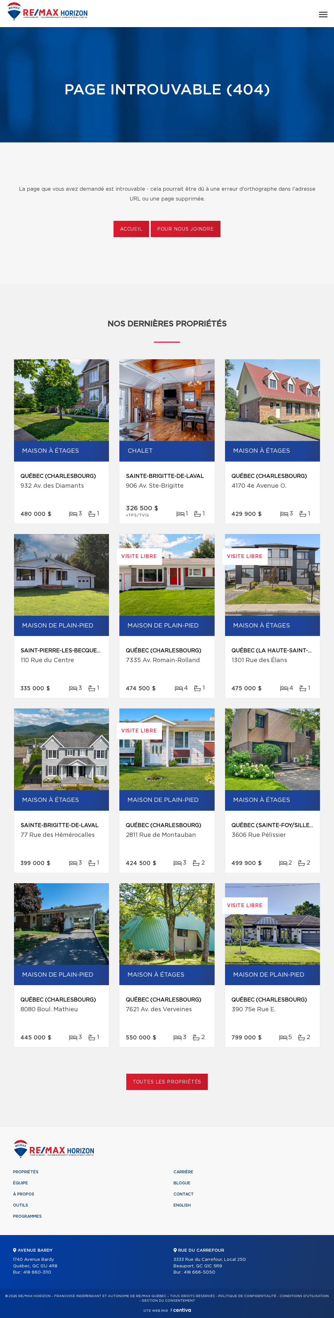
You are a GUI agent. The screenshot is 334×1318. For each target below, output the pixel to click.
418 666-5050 (199, 1272)
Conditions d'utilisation (304, 1296)
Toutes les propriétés (167, 1082)
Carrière (183, 1172)
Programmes (27, 1216)
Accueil (131, 229)
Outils (20, 1205)
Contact (184, 1194)
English (182, 1205)
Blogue (182, 1183)
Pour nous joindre (185, 229)
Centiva (180, 1310)
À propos (23, 1194)
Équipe (20, 1183)
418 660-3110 (37, 1272)
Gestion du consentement (168, 1300)
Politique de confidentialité (247, 1296)
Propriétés (25, 1172)
